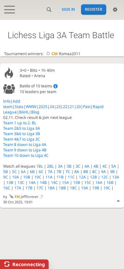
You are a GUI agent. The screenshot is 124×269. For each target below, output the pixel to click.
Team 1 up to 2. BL (19, 123)
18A (51, 188)
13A (115, 177)
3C (78, 166)
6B (32, 171)
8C (94, 171)
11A (48, 177)
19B (95, 188)
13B (9, 182)
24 (52, 106)
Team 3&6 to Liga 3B (21, 133)
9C (5, 177)
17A (17, 188)
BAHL (24, 112)
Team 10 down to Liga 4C (26, 155)
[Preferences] (115, 9)
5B (5, 171)
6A (23, 171)
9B (112, 171)
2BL (50, 166)
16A (98, 182)
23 (58, 106)
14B (43, 182)
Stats (19, 106)
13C (20, 182)
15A (65, 182)
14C (54, 182)
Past (87, 106)
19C (106, 188)
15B (76, 182)
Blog (35, 112)
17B (28, 188)
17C (40, 188)
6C (41, 171)
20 (78, 106)
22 (65, 106)
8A (76, 171)
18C (73, 188)
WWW (31, 106)
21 (72, 106)
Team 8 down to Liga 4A (24, 144)
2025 (42, 106)
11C (71, 177)
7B (59, 171)
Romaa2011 (66, 53)
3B (69, 166)
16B (110, 182)
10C (37, 177)
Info (6, 101)
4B (95, 166)
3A (60, 166)
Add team (11, 103)
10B (26, 177)
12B (93, 177)
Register (93, 9)
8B (85, 171)
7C (67, 171)
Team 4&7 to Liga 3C (21, 139)
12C (104, 177)
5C (14, 171)
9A (103, 171)
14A (32, 182)
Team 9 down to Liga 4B (24, 150)
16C (6, 188)
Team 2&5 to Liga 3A (21, 128)
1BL (39, 166)
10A (15, 177)
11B (60, 177)
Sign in (68, 9)
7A (50, 171)
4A (87, 166)
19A (84, 188)
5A (113, 166)
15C (87, 182)
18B (62, 188)
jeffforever (26, 196)
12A (82, 177)
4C (104, 166)
